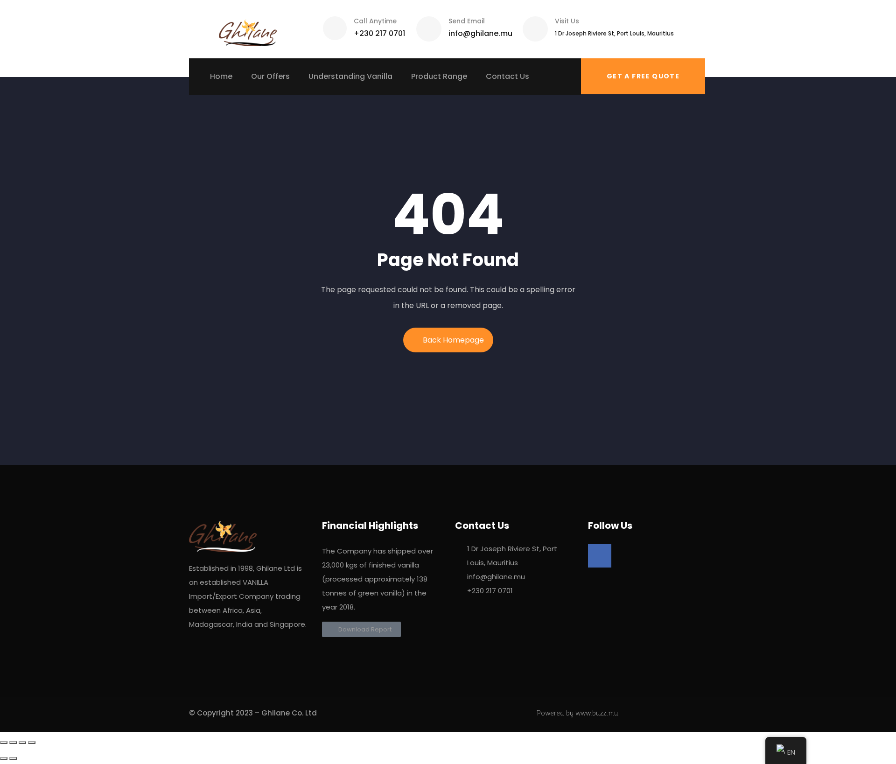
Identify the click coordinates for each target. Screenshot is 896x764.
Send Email (466, 21)
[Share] (13, 742)
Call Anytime (375, 21)
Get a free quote (643, 76)
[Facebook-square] (599, 556)
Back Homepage (453, 340)
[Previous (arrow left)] (3, 758)
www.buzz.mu (596, 712)
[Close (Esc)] (3, 742)
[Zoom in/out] (31, 742)
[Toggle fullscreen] (22, 742)
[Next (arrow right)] (13, 758)
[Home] (248, 29)
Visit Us (567, 21)
